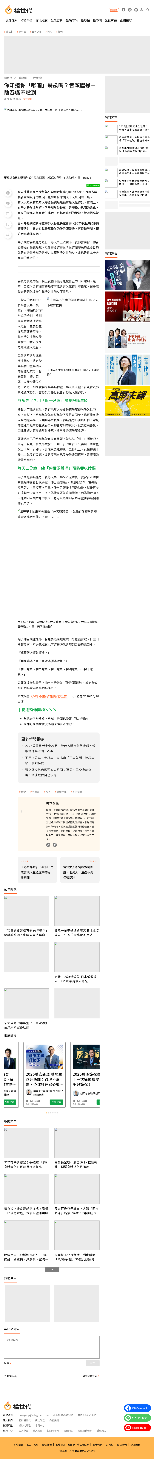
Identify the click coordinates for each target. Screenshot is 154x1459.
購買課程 (113, 9)
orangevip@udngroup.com (34, 1415)
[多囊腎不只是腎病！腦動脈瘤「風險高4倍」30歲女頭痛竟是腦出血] (77, 1235)
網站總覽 (135, 1444)
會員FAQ (39, 1425)
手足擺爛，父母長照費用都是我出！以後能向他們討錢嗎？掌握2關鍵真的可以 (134, 193)
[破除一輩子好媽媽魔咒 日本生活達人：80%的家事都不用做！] (77, 911)
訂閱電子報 (53, 1430)
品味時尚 (72, 20)
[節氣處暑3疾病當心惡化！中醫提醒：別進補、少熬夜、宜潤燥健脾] (26, 1235)
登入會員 (37, 1430)
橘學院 (97, 20)
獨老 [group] (60, 31)
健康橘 (22, 78)
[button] (147, 10)
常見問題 (68, 1430)
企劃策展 (126, 20)
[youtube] (136, 10)
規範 (6, 1363)
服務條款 (60, 1444)
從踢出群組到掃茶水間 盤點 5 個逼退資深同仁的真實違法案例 (133, 149)
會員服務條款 (85, 1430)
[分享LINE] (8, 203)
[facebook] (123, 10)
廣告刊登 (40, 1420)
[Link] (48, 845)
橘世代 (8, 78)
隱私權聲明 (83, 1444)
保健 (23, 791)
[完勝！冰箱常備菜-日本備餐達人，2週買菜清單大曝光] (77, 957)
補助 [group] (49, 31)
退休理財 (12, 20)
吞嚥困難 (61, 791)
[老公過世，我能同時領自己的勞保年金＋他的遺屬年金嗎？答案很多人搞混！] (111, 172)
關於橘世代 (25, 1420)
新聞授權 (47, 1444)
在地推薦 (42, 20)
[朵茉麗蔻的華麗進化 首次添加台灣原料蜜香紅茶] (26, 1003)
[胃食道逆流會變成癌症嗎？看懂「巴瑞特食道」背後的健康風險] (26, 1189)
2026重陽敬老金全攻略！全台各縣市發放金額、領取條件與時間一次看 (134, 128)
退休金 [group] (22, 31)
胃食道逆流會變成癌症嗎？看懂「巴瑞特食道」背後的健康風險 (26, 1210)
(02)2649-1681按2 (63, 1415)
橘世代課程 (25, 1425)
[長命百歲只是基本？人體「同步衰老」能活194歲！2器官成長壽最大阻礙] (77, 1189)
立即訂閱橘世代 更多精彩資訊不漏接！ (49, 724)
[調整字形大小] (8, 235)
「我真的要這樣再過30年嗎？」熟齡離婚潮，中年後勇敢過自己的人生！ (26, 932)
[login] (141, 10)
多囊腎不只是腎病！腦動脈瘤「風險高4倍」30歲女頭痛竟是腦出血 (76, 1257)
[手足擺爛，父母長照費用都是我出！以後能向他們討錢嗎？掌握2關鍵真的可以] (111, 194)
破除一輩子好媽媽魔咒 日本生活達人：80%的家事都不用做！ (76, 932)
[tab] (46, 1112)
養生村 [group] (9, 31)
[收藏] (8, 224)
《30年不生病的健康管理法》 (49, 696)
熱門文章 (111, 117)
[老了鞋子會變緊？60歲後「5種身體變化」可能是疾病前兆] (26, 1143)
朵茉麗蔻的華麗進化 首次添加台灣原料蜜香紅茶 (26, 1025)
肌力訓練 (77, 791)
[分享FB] (8, 193)
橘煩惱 (85, 20)
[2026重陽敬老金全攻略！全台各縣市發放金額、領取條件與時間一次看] (111, 129)
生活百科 (57, 20)
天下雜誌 (27, 98)
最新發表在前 (90, 1376)
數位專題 (111, 20)
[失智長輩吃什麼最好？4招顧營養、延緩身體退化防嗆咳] (77, 1143)
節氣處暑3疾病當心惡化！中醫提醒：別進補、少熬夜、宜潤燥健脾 (26, 1257)
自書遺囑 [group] (37, 31)
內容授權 (54, 1420)
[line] (129, 10)
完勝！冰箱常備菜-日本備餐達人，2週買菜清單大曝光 (75, 978)
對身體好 (38, 78)
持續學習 (27, 20)
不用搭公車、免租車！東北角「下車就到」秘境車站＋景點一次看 (134, 138)
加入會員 (23, 1430)
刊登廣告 (18, 1444)
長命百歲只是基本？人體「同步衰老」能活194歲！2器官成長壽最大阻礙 (77, 1210)
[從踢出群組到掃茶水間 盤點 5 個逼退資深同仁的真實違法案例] (111, 150)
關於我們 (122, 1444)
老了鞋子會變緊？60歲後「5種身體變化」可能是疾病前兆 (25, 1164)
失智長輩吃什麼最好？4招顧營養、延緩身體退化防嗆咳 (75, 1164)
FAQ (29, 1444)
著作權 (71, 1444)
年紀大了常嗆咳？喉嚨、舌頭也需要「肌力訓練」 (57, 718)
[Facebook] (55, 845)
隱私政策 (101, 1430)
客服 (36, 1444)
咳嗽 (48, 791)
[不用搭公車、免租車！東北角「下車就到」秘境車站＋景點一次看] (111, 139)
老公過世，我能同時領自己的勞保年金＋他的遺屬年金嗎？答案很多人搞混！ (134, 171)
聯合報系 (97, 1444)
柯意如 (35, 791)
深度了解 (17, 1102)
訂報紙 (109, 1444)
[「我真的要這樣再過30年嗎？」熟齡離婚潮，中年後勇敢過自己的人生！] (26, 911)
